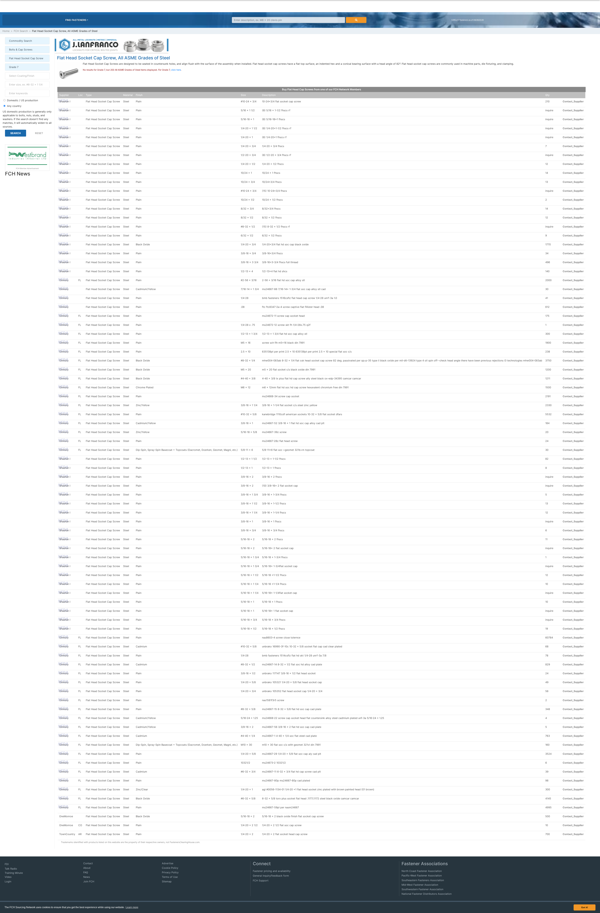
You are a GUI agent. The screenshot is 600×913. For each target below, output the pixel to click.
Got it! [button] (584, 907)
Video (8, 876)
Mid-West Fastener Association (420, 884)
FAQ (85, 872)
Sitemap (167, 881)
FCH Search (21, 31)
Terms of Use (170, 876)
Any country (14, 106)
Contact (88, 863)
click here (176, 69)
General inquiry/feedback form (271, 875)
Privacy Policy (170, 872)
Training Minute (14, 872)
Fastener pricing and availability (271, 871)
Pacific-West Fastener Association (422, 875)
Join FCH (88, 881)
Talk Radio (11, 868)
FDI (7, 864)
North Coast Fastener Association (422, 871)
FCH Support (260, 880)
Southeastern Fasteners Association (423, 880)
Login (8, 881)
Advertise (167, 863)
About (86, 867)
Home (6, 31)
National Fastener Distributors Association (427, 893)
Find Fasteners (75, 20)
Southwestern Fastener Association (422, 889)
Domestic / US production (22, 100)
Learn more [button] (132, 907)
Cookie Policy (170, 867)
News (86, 876)
